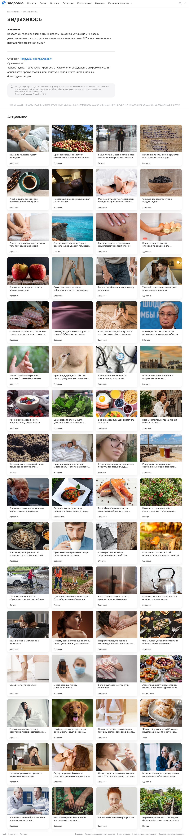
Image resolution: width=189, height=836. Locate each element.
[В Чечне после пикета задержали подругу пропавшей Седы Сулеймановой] (116, 454)
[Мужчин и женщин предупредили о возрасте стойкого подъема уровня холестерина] (161, 764)
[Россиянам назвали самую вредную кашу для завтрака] (28, 410)
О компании (13, 834)
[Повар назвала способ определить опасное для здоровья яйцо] (161, 233)
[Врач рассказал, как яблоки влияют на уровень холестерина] (72, 145)
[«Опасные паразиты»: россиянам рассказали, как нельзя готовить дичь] (28, 322)
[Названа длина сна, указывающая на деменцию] (72, 189)
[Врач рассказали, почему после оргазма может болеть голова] (116, 322)
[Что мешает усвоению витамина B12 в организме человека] (161, 631)
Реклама (23, 834)
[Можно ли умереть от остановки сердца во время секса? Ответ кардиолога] (116, 189)
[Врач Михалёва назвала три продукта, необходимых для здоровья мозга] (116, 499)
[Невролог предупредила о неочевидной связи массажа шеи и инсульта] (116, 631)
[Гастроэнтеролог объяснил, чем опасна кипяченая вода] (161, 587)
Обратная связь (123, 834)
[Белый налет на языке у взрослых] (116, 808)
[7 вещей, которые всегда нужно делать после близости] (161, 278)
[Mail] (4, 3)
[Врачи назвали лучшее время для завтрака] (116, 410)
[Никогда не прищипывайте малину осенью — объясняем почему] (161, 499)
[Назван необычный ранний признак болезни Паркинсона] (28, 366)
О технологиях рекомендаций (144, 834)
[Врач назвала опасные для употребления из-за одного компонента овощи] (72, 410)
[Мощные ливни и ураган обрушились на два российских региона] (28, 587)
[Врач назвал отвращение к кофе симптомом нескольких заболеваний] (72, 543)
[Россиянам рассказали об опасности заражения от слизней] (161, 543)
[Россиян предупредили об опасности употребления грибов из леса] (28, 543)
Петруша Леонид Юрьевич (36, 58)
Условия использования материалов (100, 834)
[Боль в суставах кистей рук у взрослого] (116, 675)
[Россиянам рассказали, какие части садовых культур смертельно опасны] (72, 808)
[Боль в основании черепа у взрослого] (28, 631)
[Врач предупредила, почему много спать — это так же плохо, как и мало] (72, 454)
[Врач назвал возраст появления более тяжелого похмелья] (28, 499)
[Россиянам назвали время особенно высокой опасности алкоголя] (161, 454)
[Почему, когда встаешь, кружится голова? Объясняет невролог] (72, 322)
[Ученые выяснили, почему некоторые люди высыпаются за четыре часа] (28, 719)
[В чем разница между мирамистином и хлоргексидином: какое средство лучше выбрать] (72, 675)
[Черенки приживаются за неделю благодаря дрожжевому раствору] (161, 808)
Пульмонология (30, 12)
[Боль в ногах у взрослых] (28, 675)
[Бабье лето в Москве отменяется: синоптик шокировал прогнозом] (116, 145)
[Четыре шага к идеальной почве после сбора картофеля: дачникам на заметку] (28, 454)
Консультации (13, 12)
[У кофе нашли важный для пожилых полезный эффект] (28, 189)
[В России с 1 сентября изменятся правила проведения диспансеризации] (28, 808)
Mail (4, 834)
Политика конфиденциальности (171, 834)
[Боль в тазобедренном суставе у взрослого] (116, 278)
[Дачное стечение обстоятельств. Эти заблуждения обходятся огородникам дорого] (72, 587)
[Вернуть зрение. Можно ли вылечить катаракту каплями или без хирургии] (72, 764)
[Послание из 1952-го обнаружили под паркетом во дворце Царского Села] (161, 145)
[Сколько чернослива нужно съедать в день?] (161, 189)
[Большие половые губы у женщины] (28, 145)
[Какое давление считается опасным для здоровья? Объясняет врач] (116, 366)
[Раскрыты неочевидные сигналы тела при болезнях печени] (28, 233)
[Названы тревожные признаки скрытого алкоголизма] (28, 764)
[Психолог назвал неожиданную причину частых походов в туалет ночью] (116, 719)
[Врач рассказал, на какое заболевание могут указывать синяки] (72, 278)
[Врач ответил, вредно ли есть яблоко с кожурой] (28, 278)
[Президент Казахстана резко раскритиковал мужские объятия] (161, 322)
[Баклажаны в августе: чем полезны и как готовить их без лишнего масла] (72, 499)
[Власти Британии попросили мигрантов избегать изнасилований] (161, 366)
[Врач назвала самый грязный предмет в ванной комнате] (116, 587)
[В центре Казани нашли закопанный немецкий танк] (116, 543)
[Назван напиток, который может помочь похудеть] (161, 410)
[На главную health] (15, 3)
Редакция (79, 834)
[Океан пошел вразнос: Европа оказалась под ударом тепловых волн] (72, 233)
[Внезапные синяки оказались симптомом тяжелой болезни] (116, 233)
